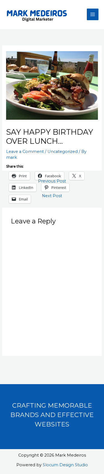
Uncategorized (62, 151)
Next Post (52, 195)
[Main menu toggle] (92, 14)
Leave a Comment (25, 151)
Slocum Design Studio (65, 464)
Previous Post (52, 181)
